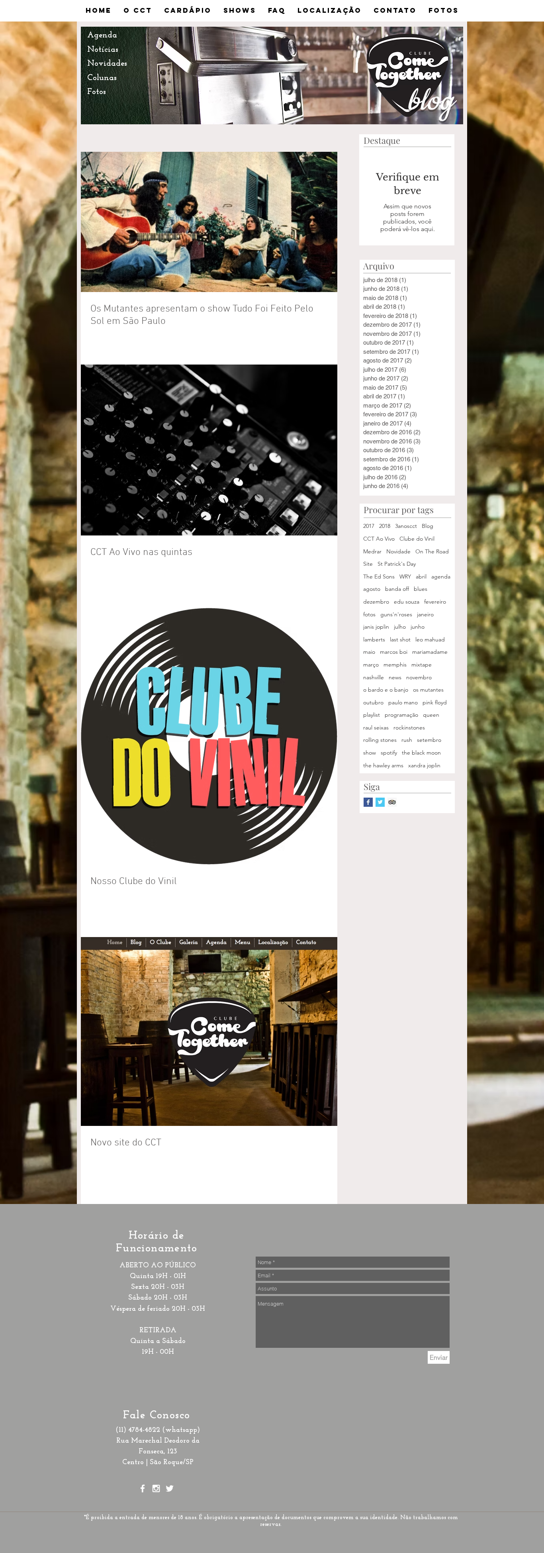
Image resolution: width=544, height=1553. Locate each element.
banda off (397, 588)
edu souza (406, 601)
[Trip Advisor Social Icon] (392, 802)
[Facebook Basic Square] (368, 802)
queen (431, 714)
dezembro (376, 601)
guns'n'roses (396, 614)
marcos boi (393, 651)
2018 (384, 525)
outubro (373, 702)
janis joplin (376, 626)
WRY (405, 576)
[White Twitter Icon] (169, 1488)
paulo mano (403, 702)
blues (420, 588)
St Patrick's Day (397, 563)
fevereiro (435, 601)
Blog (427, 525)
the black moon (421, 752)
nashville (373, 677)
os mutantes (428, 689)
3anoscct (406, 525)
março (371, 664)
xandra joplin (424, 765)
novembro (419, 677)
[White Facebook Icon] (142, 1488)
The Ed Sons (379, 576)
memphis (395, 664)
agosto (371, 588)
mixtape (421, 664)
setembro (429, 739)
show (369, 752)
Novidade (398, 551)
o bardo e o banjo (385, 689)
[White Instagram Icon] (156, 1488)
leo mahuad (430, 639)
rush (406, 739)
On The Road (432, 551)
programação (401, 714)
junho (418, 626)
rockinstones (409, 727)
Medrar (372, 551)
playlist (371, 714)
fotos (369, 614)
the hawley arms (383, 765)
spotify (389, 752)
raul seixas (376, 727)
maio (369, 651)
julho (400, 626)
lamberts (374, 639)
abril (421, 576)
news (395, 677)
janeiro (425, 614)
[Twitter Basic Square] (380, 802)
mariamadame (430, 651)
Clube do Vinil (416, 538)
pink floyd (435, 702)
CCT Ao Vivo (379, 538)
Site (368, 563)
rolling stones (380, 739)
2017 (368, 525)
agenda (440, 576)
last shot (400, 639)
